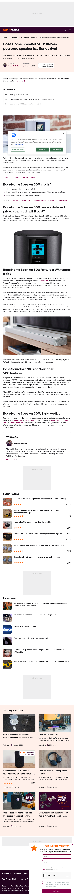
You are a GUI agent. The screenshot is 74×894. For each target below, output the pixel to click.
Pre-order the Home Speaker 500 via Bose (19, 177)
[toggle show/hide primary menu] (70, 30)
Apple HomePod (17, 423)
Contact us (6, 874)
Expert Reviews (9, 30)
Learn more (19, 81)
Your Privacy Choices (10, 879)
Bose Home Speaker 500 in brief (16, 95)
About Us (25, 879)
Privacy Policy (52, 886)
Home (5, 37)
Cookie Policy (19, 144)
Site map (17, 874)
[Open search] (64, 30)
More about (10, 460)
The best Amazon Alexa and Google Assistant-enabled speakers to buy (39, 200)
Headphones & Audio (28, 37)
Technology (14, 37)
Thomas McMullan (14, 66)
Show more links (37, 108)
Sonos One (44, 281)
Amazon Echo (56, 420)
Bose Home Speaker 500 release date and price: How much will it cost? (30, 99)
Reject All (42, 149)
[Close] (63, 133)
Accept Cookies (56, 149)
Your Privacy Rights (18, 149)
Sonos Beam (30, 420)
